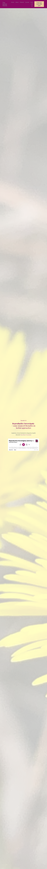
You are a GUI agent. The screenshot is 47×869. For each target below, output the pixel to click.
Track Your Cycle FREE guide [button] (39, 4)
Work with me (31, 4)
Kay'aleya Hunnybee (26, 434)
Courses (27, 2)
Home (12, 2)
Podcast (22, 2)
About (17, 2)
